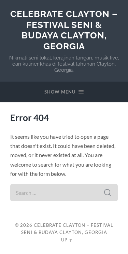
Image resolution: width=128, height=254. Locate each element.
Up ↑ (67, 239)
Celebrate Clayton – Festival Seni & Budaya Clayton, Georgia (64, 30)
